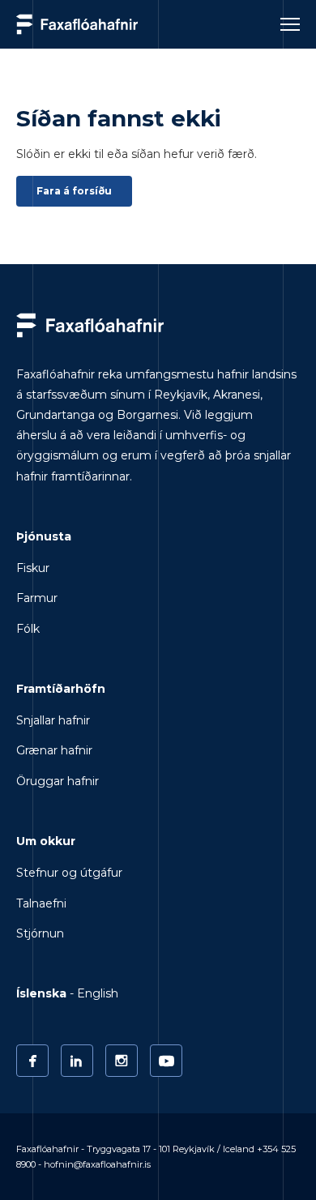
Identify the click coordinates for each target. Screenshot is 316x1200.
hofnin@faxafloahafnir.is (97, 1164)
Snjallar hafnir (53, 720)
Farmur (37, 598)
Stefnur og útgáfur (69, 872)
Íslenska (41, 993)
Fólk (28, 628)
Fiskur (32, 568)
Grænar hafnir (54, 750)
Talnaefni (41, 903)
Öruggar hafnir (57, 781)
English (97, 993)
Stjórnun (40, 933)
